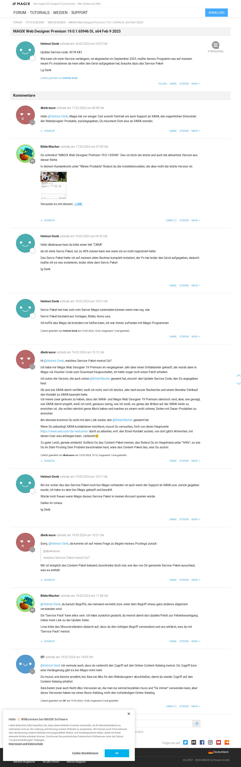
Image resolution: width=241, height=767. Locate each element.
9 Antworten (215, 51)
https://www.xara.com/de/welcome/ (64, 431)
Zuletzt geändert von (58, 78)
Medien (60, 12)
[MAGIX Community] (21, 3)
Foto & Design (35, 22)
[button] (196, 83)
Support (79, 12)
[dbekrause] (25, 115)
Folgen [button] (163, 83)
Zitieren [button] (184, 83)
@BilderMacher (100, 378)
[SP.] (25, 664)
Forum (19, 12)
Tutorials (40, 12)
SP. (42, 657)
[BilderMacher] (25, 153)
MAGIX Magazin (76, 761)
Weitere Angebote (24, 761)
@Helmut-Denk (58, 116)
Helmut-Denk (50, 44)
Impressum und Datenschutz (26, 743)
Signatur (49, 131)
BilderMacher (50, 146)
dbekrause (48, 108)
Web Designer (57, 22)
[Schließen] (129, 714)
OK (116, 753)
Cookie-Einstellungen (85, 753)
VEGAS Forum (51, 761)
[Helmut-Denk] (25, 50)
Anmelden (216, 12)
